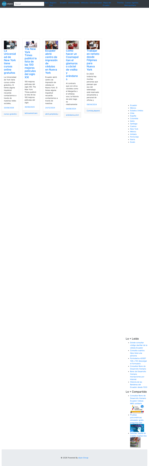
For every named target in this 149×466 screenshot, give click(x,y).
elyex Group (83, 458)
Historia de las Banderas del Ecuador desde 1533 (138, 384)
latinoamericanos (32, 113)
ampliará (53, 114)
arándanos (70, 115)
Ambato (133, 134)
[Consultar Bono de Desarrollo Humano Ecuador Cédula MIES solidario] (137, 409)
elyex (9, 3)
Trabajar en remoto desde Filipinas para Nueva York (93, 60)
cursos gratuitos (10, 114)
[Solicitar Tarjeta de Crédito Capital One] (135, 442)
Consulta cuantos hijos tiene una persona (137, 353)
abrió (47, 114)
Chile (132, 113)
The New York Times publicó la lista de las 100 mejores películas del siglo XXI (31, 63)
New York (134, 129)
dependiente (99, 111)
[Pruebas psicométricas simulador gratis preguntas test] (137, 428)
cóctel (77, 115)
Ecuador (63, 3)
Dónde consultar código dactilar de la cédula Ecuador (138, 345)
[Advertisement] (65, 23)
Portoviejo (134, 137)
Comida (90, 111)
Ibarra (132, 139)
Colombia (134, 118)
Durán (132, 142)
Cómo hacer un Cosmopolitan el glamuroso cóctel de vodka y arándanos (72, 65)
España (133, 116)
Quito (132, 121)
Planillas (120, 3)
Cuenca (133, 126)
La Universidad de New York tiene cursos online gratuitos (10, 61)
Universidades (74, 3)
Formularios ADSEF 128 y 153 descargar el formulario (138, 361)
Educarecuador (96, 3)
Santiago (133, 124)
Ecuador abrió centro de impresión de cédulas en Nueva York (51, 61)
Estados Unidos (136, 110)
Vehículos (85, 3)
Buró (47, 3)
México (133, 108)
